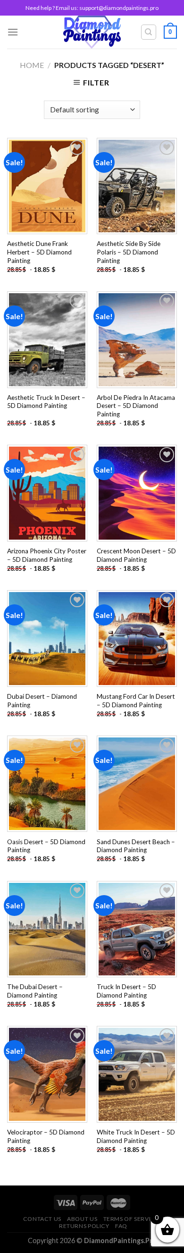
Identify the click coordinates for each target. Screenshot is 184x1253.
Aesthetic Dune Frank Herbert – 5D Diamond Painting (39, 252)
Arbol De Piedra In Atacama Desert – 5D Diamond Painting (136, 406)
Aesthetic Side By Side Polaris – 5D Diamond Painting (128, 252)
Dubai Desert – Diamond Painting (42, 701)
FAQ (121, 1225)
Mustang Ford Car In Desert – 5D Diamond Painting (136, 701)
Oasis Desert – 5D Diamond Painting (46, 846)
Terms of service (131, 1218)
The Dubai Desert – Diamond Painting (35, 991)
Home (32, 64)
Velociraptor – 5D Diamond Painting (45, 1136)
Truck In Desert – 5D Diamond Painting (126, 991)
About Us (82, 1218)
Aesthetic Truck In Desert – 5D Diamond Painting (46, 402)
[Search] (149, 32)
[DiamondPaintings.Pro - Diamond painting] (92, 32)
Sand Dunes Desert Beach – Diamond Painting (136, 846)
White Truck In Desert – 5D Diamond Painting (136, 1136)
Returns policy (84, 1225)
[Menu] (12, 31)
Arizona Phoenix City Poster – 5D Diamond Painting (46, 555)
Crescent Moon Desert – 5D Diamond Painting (136, 555)
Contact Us (42, 1218)
